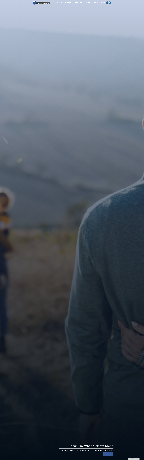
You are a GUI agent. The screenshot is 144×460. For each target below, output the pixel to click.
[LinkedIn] (110, 2)
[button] (59, 2)
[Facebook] (107, 2)
